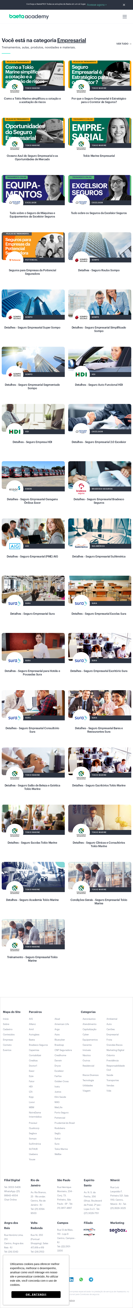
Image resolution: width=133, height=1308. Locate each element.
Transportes (113, 1080)
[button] (124, 16)
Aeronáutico (89, 1019)
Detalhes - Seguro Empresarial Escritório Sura (98, 671)
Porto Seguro (62, 1112)
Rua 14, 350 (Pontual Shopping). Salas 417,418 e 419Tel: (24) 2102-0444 (39, 1245)
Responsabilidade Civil (116, 1068)
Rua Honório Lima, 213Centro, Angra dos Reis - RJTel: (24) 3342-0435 (13, 1245)
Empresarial (113, 1034)
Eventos (7, 1050)
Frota (109, 1040)
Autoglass (34, 1034)
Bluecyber (60, 1040)
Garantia (87, 1045)
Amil (31, 1029)
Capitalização (89, 1029)
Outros (86, 1060)
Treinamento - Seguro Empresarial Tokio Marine (32, 959)
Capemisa (34, 1050)
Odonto (111, 1055)
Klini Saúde (60, 1097)
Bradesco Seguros (38, 1045)
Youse (32, 1159)
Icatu (57, 1086)
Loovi (32, 1102)
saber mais (33, 78)
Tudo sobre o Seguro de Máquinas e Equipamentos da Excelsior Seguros (32, 215)
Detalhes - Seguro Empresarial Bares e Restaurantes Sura (99, 730)
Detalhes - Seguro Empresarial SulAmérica (98, 556)
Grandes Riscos (114, 1045)
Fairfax (58, 1076)
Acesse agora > (97, 4)
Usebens (33, 1154)
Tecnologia (88, 1080)
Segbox (33, 1133)
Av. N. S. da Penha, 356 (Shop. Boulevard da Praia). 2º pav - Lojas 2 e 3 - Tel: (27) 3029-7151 (93, 1202)
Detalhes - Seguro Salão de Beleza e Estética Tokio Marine (32, 787)
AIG (31, 1019)
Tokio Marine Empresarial (99, 156)
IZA (31, 1092)
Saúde (110, 1075)
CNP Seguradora (63, 1050)
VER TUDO (122, 44)
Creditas (33, 1060)
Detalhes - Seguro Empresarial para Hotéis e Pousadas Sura (32, 673)
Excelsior (59, 1071)
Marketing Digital (115, 1050)
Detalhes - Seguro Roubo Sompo (98, 270)
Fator (31, 1081)
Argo (57, 1029)
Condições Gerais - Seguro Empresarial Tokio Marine (98, 902)
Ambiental (112, 1019)
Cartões (111, 1029)
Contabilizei (35, 1055)
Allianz (32, 1024)
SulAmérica (35, 1144)
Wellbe (58, 1154)
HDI (31, 1086)
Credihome (60, 1055)
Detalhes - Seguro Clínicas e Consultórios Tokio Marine (99, 844)
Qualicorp (34, 1128)
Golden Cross (62, 1081)
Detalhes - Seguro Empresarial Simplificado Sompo (99, 329)
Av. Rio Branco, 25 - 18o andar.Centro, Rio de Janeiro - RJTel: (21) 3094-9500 (38, 1202)
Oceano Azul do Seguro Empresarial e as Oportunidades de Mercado (32, 158)
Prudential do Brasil (65, 1123)
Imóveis (87, 1050)
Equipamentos (90, 1040)
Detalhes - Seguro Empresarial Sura (32, 613)
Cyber (86, 1034)
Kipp (31, 1097)
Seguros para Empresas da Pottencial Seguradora (32, 272)
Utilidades (88, 1085)
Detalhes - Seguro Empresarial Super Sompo (32, 327)
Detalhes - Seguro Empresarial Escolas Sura (99, 613)
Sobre (6, 1024)
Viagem (87, 1091)
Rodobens (60, 1128)
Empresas (8, 1040)
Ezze (31, 1076)
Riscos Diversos (91, 1075)
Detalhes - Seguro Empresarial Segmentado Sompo (32, 387)
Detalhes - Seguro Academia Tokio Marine (32, 900)
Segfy (58, 1133)
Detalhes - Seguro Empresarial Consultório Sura (32, 730)
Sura (57, 1144)
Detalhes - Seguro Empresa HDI (32, 442)
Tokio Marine (61, 1149)
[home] (28, 16)
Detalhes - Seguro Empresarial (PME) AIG (32, 556)
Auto (109, 1024)
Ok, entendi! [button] (36, 1294)
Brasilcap (59, 1045)
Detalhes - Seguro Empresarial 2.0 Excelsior (99, 442)
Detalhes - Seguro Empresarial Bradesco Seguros (99, 501)
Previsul (33, 1123)
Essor (31, 1071)
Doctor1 (33, 1066)
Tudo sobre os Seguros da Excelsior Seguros (99, 213)
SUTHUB (33, 1149)
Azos (57, 1034)
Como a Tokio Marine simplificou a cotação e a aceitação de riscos (32, 100)
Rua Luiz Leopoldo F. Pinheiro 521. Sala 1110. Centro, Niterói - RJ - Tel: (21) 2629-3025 (119, 1197)
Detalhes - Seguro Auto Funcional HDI (99, 385)
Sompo (33, 1138)
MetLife (58, 1107)
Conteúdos (9, 1034)
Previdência (113, 1060)
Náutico (87, 1055)
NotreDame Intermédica (35, 1114)
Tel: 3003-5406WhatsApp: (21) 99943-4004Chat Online (12, 1193)
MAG (57, 1102)
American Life (62, 1024)
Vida (109, 1091)
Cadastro (7, 1029)
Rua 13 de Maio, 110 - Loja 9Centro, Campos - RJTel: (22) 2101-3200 (66, 1240)
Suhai (57, 1138)
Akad (57, 1019)
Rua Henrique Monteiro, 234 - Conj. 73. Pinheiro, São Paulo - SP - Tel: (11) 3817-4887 (65, 1197)
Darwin (58, 1060)
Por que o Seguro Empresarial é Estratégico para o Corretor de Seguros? (99, 100)
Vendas (110, 1085)
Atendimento (89, 1024)
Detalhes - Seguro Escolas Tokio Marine (32, 842)
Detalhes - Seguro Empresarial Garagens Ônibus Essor (32, 501)
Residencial (88, 1066)
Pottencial (60, 1118)
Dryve (58, 1066)
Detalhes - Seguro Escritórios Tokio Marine (98, 785)
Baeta (32, 1040)
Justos (58, 1092)
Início (6, 1019)
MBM (31, 1107)
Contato (7, 1045)
